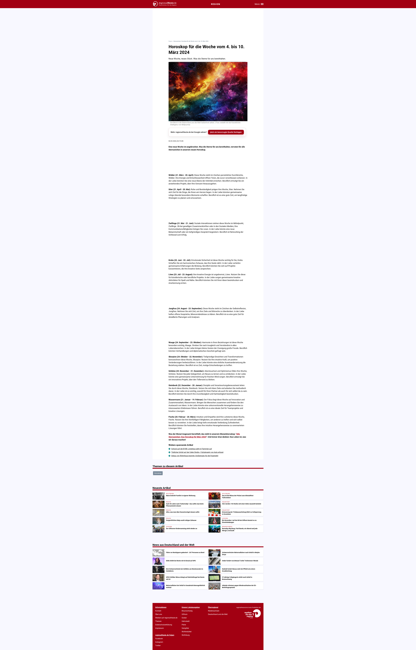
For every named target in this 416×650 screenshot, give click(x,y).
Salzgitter (185, 628)
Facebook (159, 639)
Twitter (158, 645)
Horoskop (158, 473)
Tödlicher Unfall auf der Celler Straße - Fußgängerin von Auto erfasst (197, 452)
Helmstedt (185, 621)
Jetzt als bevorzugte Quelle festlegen (226, 132)
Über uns (158, 614)
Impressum (159, 628)
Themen (158, 621)
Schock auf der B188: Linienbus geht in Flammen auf (191, 449)
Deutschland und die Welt (218, 614)
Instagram (159, 642)
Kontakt (158, 611)
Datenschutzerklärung (163, 625)
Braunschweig (187, 611)
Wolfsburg (186, 635)
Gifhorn (184, 614)
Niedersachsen (213, 611)
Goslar (184, 618)
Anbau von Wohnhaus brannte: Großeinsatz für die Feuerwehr (194, 456)
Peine (184, 625)
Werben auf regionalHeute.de (166, 618)
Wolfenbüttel (186, 632)
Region (170, 41)
